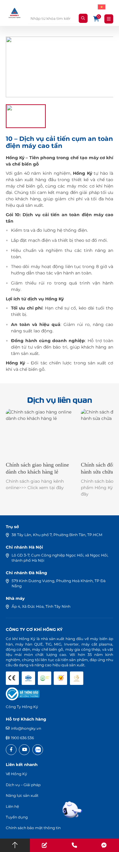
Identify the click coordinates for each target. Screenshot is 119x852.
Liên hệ (12, 806)
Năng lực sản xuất (22, 795)
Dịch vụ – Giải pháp (23, 784)
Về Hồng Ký (16, 773)
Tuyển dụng (17, 817)
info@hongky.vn (26, 728)
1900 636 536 (22, 738)
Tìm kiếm (83, 18)
